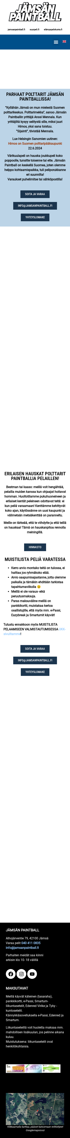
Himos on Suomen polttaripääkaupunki (35, 143)
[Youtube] (32, 974)
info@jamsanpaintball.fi (22, 948)
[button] (56, 42)
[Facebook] (11, 974)
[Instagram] (21, 974)
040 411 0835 (30, 943)
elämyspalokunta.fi (53, 29)
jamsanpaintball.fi (16, 29)
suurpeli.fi (34, 29)
